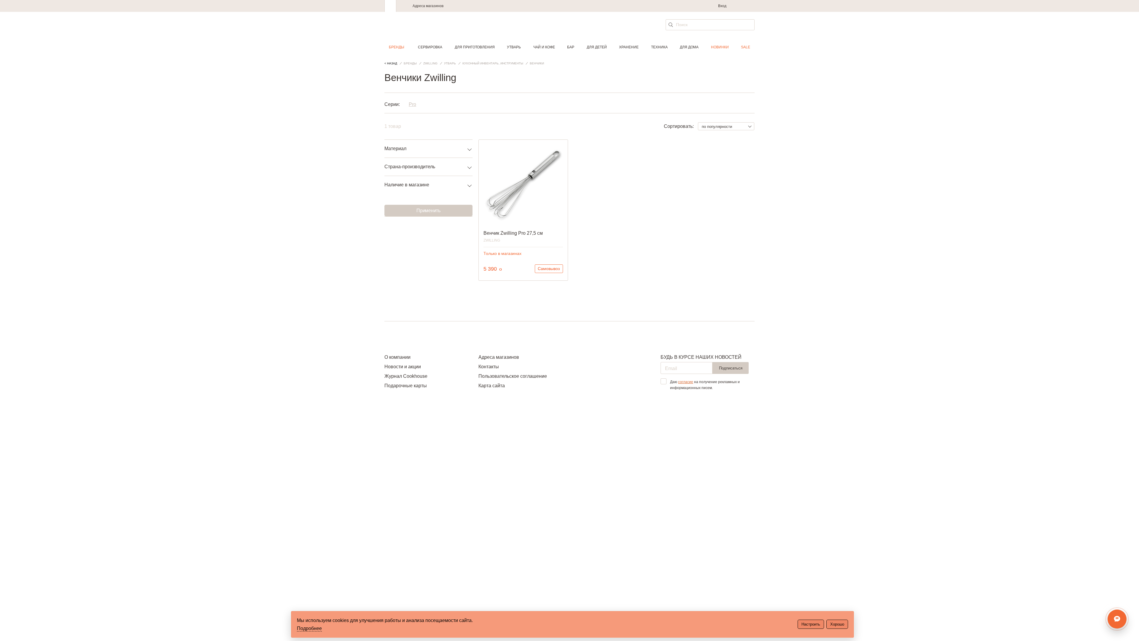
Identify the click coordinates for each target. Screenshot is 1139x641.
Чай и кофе (544, 47)
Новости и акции (402, 366)
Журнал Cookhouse (405, 376)
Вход (722, 6)
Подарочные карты (405, 385)
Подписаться (730, 368)
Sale (745, 47)
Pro (412, 104)
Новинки (720, 47)
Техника (659, 47)
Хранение (629, 47)
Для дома (689, 47)
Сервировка (430, 47)
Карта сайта (491, 385)
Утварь (514, 47)
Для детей (597, 47)
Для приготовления (475, 47)
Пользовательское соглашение (512, 376)
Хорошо (837, 624)
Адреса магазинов (428, 6)
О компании (397, 357)
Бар (570, 47)
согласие (685, 382)
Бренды (396, 47)
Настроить (810, 624)
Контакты (488, 366)
